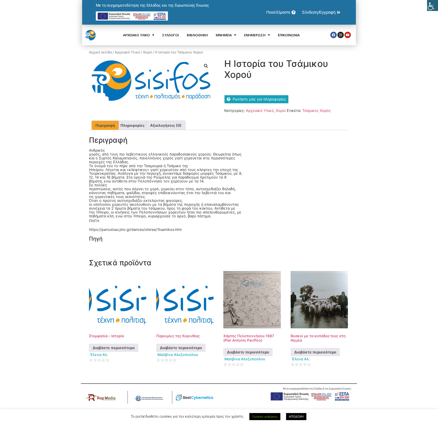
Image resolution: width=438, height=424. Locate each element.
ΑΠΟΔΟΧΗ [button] (296, 416)
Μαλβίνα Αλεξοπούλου (177, 354)
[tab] (105, 125)
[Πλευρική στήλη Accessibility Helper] (432, 5)
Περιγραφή (105, 125)
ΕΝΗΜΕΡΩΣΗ (255, 35)
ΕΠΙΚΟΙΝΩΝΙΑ (289, 35)
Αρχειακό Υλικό (127, 52)
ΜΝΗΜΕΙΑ (224, 35)
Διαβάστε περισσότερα (114, 347)
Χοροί (147, 52)
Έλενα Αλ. (99, 354)
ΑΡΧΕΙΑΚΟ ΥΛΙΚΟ (136, 35)
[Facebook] (333, 35)
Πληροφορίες (132, 125)
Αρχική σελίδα (100, 52)
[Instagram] (340, 35)
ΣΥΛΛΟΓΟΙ (170, 35)
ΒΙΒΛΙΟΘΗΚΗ (197, 35)
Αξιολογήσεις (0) (166, 125)
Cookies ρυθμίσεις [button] (265, 416)
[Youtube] (347, 35)
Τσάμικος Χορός (316, 110)
